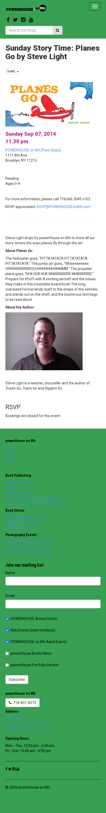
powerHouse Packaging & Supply (32, 498)
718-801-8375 (24, 703)
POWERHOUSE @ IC (21, 528)
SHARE (12, 71)
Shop (9, 448)
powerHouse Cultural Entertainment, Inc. (38, 503)
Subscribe (17, 680)
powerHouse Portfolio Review (29, 542)
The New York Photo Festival (28, 547)
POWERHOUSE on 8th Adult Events (39, 642)
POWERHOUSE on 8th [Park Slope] (33, 150)
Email (9, 596)
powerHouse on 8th (20, 441)
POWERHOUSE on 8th (22, 523)
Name (10, 573)
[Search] (57, 30)
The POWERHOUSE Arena (26, 518)
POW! (9, 488)
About (10, 458)
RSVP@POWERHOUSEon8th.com (64, 207)
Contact (11, 463)
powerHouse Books (21, 483)
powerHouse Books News (31, 653)
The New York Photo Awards (28, 552)
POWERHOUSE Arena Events (34, 619)
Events (10, 453)
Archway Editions (19, 493)
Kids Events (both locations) (33, 630)
